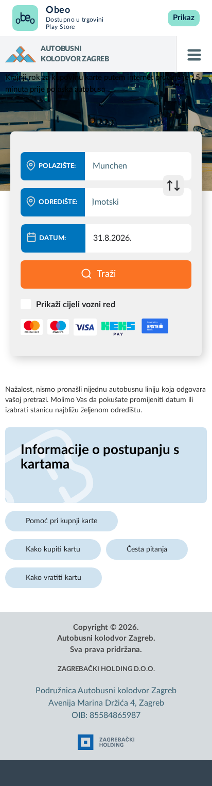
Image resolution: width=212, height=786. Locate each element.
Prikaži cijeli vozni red (75, 304)
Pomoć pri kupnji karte (61, 521)
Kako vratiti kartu (53, 577)
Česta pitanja (147, 549)
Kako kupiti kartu (53, 549)
